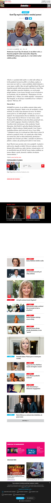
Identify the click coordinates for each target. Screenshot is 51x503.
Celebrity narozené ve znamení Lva (33, 220)
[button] (25, 489)
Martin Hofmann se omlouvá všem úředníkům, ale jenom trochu (29, 416)
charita (20, 157)
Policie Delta (21, 449)
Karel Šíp (16, 157)
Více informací (26, 487)
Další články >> (25, 420)
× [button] (49, 482)
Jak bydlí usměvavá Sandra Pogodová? (26, 300)
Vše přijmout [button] (20, 498)
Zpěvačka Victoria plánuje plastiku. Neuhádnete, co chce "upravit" (34, 330)
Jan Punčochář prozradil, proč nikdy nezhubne (34, 272)
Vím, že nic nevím (40, 449)
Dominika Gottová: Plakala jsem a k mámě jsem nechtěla (28, 357)
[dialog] (25, 492)
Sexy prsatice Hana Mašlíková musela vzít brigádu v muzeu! (34, 365)
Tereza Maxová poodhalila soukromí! (33, 376)
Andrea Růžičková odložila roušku (35, 261)
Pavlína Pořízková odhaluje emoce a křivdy (33, 318)
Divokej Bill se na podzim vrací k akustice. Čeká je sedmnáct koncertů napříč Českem (15, 476)
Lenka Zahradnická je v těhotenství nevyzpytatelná (33, 387)
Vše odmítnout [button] (30, 498)
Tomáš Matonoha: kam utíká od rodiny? (14, 220)
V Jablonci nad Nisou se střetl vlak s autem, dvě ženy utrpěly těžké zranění (35, 479)
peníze (12, 157)
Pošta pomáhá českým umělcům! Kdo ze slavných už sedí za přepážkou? (34, 308)
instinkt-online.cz (11, 479)
